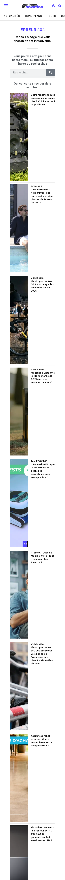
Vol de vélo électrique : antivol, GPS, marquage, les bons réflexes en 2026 (42, 284)
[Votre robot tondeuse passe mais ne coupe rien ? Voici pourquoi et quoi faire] (19, 137)
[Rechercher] (59, 6)
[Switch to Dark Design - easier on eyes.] (53, 6)
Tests (51, 16)
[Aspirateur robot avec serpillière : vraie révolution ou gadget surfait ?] (19, 778)
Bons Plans (33, 16)
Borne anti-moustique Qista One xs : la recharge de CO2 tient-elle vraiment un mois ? (43, 376)
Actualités (12, 16)
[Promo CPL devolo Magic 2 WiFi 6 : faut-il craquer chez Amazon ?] (19, 595)
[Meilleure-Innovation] (32, 6)
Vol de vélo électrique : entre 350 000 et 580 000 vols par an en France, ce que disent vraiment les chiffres (42, 654)
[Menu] (6, 6)
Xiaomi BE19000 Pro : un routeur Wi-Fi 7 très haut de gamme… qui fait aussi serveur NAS (42, 834)
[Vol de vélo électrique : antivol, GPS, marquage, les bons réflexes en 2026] (19, 320)
